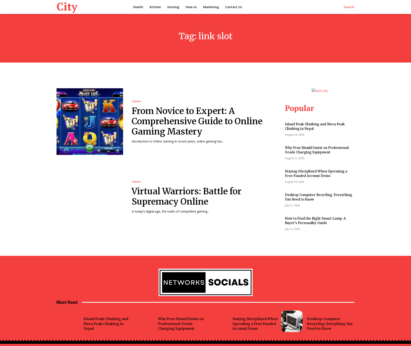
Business (313, 313)
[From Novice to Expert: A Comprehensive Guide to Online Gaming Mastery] (90, 121)
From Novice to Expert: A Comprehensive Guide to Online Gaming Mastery (197, 121)
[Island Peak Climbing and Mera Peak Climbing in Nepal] (68, 321)
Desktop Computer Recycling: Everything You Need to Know (330, 324)
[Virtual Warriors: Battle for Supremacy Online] (90, 196)
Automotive (166, 313)
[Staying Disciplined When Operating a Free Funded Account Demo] (217, 321)
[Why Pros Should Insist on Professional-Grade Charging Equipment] (143, 321)
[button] (349, 7)
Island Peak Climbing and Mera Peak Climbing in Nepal (105, 324)
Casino (136, 101)
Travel (87, 313)
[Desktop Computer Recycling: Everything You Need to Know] (292, 321)
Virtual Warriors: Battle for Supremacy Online (186, 196)
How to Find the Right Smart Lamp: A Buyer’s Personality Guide (315, 220)
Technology (240, 313)
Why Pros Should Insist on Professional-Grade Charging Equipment (317, 150)
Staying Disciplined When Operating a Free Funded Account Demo (316, 173)
